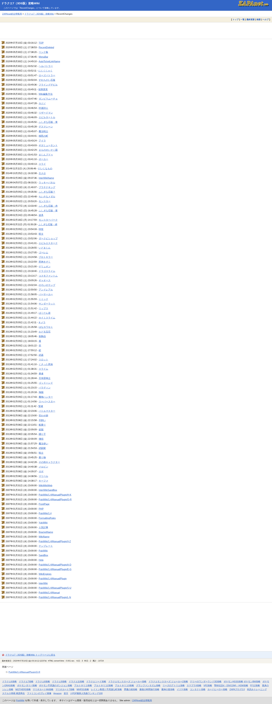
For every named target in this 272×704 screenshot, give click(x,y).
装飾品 (42, 336)
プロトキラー (46, 257)
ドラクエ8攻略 (42, 681)
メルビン (43, 466)
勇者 (41, 373)
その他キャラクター (49, 462)
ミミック (43, 299)
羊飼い (42, 420)
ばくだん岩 (45, 313)
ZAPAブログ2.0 (237, 689)
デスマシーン (46, 126)
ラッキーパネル (47, 182)
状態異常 (43, 89)
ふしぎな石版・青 (48, 122)
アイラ (42, 140)
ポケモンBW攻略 (252, 681)
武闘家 (42, 448)
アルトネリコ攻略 (83, 685)
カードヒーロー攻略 (217, 689)
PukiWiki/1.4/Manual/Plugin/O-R (55, 499)
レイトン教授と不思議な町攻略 (106, 689)
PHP (41, 508)
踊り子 (42, 434)
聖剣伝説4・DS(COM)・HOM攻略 (231, 685)
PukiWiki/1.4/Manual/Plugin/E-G (55, 569)
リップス (43, 308)
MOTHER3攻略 (23, 689)
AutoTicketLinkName (49, 61)
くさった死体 (46, 364)
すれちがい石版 (47, 80)
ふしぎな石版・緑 (47, 224)
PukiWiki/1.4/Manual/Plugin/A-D (55, 564)
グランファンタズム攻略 (148, 685)
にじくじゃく (45, 70)
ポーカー (43, 159)
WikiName (44, 536)
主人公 (42, 173)
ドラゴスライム (47, 271)
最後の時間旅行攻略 (149, 689)
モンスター (45, 201)
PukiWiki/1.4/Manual (49, 592)
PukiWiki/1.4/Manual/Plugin (53, 578)
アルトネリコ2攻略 (103, 685)
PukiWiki (43, 550)
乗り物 (42, 457)
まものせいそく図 (48, 150)
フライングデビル (48, 84)
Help (41, 560)
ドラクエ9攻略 (59, 681)
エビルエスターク (48, 243)
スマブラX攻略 (194, 685)
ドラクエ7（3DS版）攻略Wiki (20, 3)
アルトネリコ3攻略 (124, 685)
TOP (41, 42)
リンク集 (43, 52)
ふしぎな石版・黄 (48, 210)
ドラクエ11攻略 (76, 681)
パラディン (45, 387)
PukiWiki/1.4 (45, 513)
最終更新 (250, 19)
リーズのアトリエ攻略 (174, 685)
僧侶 (41, 438)
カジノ (42, 103)
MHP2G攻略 (83, 689)
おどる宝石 (45, 331)
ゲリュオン (45, 266)
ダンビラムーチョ (48, 98)
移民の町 (43, 136)
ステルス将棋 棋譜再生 (13, 693)
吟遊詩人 (43, 108)
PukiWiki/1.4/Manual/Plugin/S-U (55, 587)
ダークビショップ (48, 238)
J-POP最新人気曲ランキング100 (86, 693)
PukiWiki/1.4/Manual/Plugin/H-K (55, 494)
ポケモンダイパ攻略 (27, 685)
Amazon (57, 693)
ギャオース (45, 280)
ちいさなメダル (47, 196)
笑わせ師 (43, 415)
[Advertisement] (136, 30)
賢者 (40, 406)
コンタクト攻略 (197, 689)
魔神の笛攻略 (168, 689)
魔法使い (43, 443)
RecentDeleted (46, 47)
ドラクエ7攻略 (26, 681)
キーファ (43, 480)
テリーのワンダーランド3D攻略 (205, 681)
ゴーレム (43, 252)
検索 (259, 19)
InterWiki (43, 583)
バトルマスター (47, 411)
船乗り (42, 424)
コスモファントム (48, 275)
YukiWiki (43, 522)
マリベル (43, 476)
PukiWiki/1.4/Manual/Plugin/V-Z (55, 541)
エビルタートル (47, 117)
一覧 (243, 19)
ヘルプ (266, 19)
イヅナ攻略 (182, 689)
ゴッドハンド (46, 383)
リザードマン (46, 112)
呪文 (41, 234)
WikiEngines (45, 574)
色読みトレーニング (257, 689)
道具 (41, 215)
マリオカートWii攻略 (43, 689)
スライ (42, 164)
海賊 (41, 392)
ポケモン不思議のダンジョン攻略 (55, 685)
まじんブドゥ (46, 154)
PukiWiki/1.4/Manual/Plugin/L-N (55, 597)
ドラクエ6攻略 (9, 681)
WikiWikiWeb (45, 485)
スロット (43, 359)
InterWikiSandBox (48, 490)
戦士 (41, 452)
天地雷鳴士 (45, 378)
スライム (43, 369)
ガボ (41, 471)
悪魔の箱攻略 (130, 689)
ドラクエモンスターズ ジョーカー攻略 (127, 681)
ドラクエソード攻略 (96, 681)
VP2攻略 (208, 685)
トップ (235, 19)
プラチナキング (47, 187)
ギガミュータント (48, 145)
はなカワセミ (46, 327)
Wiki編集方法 (46, 94)
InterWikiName (46, 178)
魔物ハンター (46, 397)
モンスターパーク (48, 219)
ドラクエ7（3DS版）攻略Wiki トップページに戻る (30, 655)
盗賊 (41, 429)
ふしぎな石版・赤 (48, 205)
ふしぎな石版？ (47, 191)
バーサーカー (46, 294)
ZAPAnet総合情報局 (12, 14)
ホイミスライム (47, 317)
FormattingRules (47, 518)
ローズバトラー (47, 75)
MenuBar (43, 56)
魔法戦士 (43, 131)
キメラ (41, 322)
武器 (41, 355)
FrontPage (44, 504)
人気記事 (43, 527)
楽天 (66, 693)
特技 (41, 229)
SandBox (43, 555)
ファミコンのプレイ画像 (39, 693)
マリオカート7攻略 (65, 689)
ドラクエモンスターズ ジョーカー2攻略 (168, 681)
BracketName (46, 532)
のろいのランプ (47, 285)
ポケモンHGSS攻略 (233, 681)
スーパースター (47, 401)
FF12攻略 (255, 685)
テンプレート (46, 546)
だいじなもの (45, 168)
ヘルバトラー (46, 66)
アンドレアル (46, 289)
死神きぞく (45, 261)
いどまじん (45, 247)
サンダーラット (47, 303)
